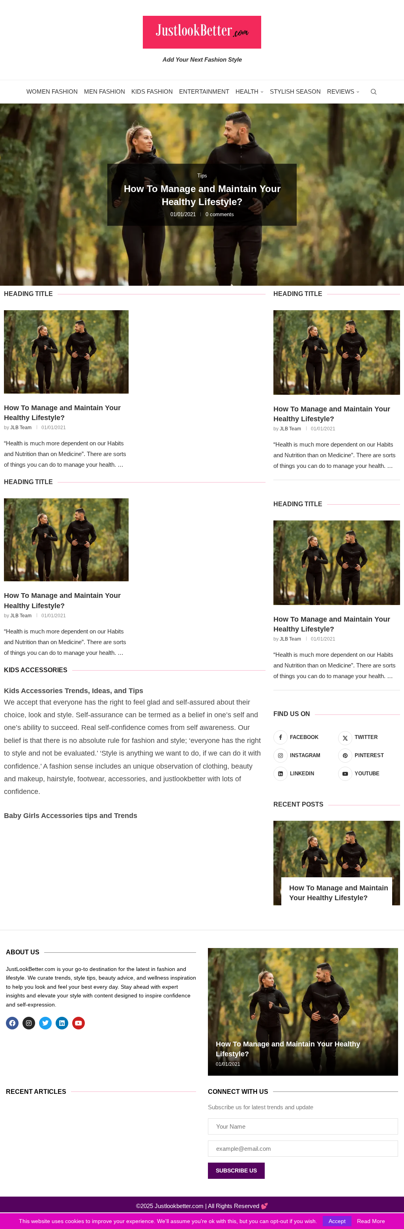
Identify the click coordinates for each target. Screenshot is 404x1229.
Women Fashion (52, 91)
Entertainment (204, 91)
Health (247, 91)
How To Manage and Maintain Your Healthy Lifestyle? (62, 413)
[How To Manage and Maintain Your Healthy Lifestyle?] (66, 352)
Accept (337, 1221)
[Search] (374, 91)
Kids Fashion (152, 91)
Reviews (340, 91)
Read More (371, 1221)
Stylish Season (295, 91)
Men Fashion (104, 91)
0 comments (220, 214)
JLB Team (21, 427)
